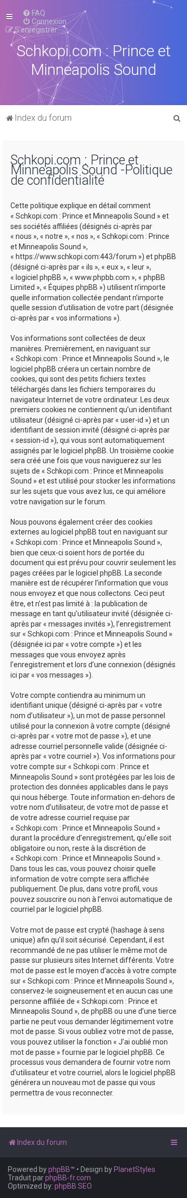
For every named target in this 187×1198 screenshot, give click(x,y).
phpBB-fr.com (68, 1178)
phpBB (59, 1169)
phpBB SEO (73, 1186)
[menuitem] (33, 13)
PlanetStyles (134, 1169)
